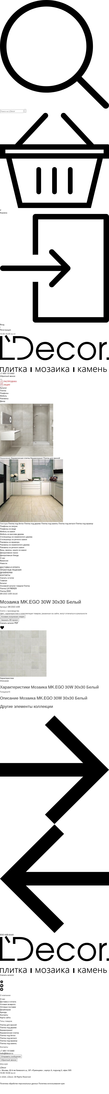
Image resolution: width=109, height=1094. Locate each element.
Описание (4, 680)
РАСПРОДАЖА (10, 381)
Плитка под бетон (16, 523)
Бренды (3, 1012)
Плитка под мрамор (84, 523)
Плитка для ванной (51, 458)
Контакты (4, 1014)
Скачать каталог (7, 975)
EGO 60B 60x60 (7, 934)
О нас (2, 558)
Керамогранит (36, 458)
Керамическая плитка (20, 458)
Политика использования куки (52, 1083)
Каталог (3, 387)
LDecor (3, 1067)
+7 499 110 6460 (7, 373)
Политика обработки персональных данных (19, 1083)
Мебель (3, 395)
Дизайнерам (5, 1009)
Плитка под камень (49, 523)
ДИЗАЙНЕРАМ (6, 572)
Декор (2, 401)
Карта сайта (5, 1017)
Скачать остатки (7, 577)
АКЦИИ (7, 384)
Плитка (3, 390)
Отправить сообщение (11, 1056)
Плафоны (4, 393)
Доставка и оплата (8, 1001)
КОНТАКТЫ (5, 575)
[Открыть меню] (1, 379)
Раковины (4, 398)
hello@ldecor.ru (6, 1053)
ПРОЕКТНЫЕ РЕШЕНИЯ (10, 569)
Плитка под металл (67, 523)
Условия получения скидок (12, 616)
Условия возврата (7, 1004)
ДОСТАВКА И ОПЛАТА (10, 567)
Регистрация (5, 329)
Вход (2, 324)
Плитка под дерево (32, 523)
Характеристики (7, 678)
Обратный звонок (8, 1059)
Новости (3, 563)
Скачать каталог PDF (9, 623)
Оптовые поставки (8, 1007)
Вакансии (4, 560)
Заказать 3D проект (9, 620)
